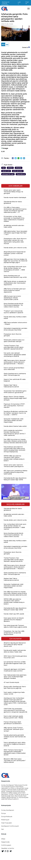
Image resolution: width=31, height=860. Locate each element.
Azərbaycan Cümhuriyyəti (10, 826)
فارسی (19, 2)
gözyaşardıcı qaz (8, 174)
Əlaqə (3, 839)
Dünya (3, 813)
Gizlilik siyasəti (6, 845)
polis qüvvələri (18, 171)
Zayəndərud (21, 174)
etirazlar (18, 168)
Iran (3, 168)
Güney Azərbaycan (7, 810)
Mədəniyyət (5, 819)
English (27, 2)
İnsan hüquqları (6, 823)
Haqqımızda (5, 842)
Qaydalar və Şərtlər (7, 848)
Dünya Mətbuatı (6, 816)
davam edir (6, 171)
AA (3, 44)
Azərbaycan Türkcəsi (5, 2)
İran (2, 829)
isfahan (10, 168)
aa (7, 44)
